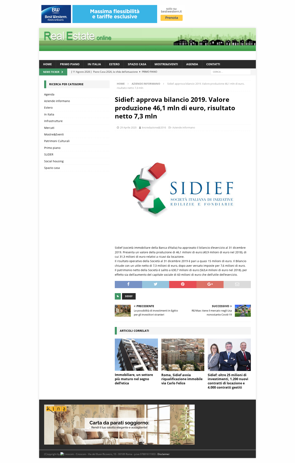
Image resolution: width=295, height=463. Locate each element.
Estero (114, 64)
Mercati (49, 128)
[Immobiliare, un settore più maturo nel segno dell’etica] (136, 355)
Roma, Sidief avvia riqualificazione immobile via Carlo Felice (181, 379)
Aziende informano (183, 127)
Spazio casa (137, 64)
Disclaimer (164, 454)
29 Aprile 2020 (128, 127)
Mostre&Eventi (166, 64)
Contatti (213, 64)
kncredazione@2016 (154, 127)
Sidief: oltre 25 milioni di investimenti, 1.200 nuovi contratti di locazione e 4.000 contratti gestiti (228, 381)
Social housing (54, 161)
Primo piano (69, 64)
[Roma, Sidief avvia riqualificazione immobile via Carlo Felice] (182, 355)
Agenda (192, 64)
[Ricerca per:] (231, 72)
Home (47, 64)
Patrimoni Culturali (57, 141)
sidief (129, 296)
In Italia (94, 64)
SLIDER (48, 154)
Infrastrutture (53, 121)
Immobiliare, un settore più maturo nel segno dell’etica (134, 379)
